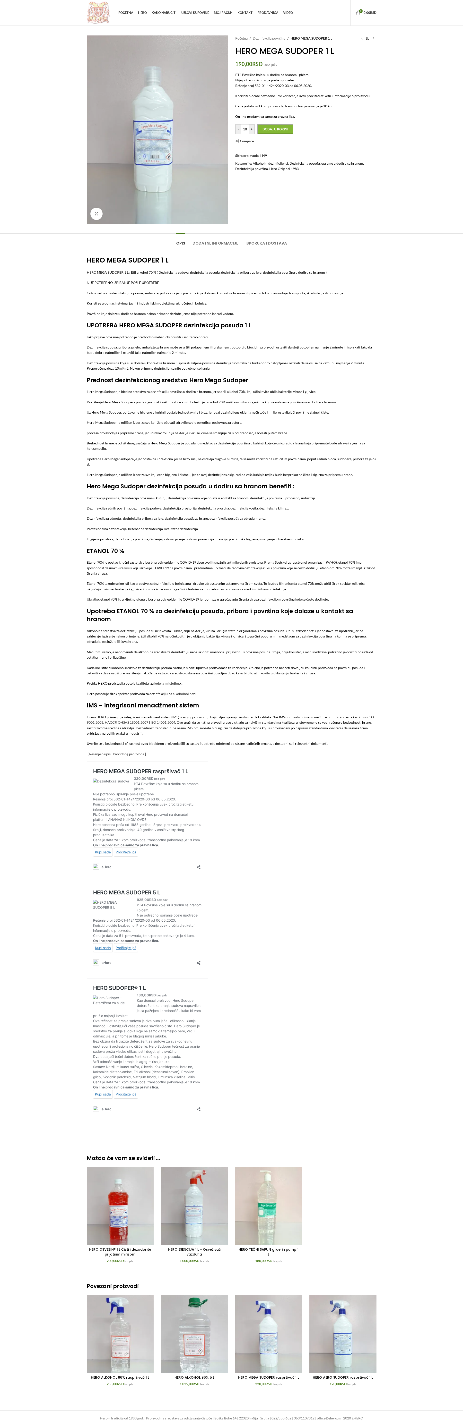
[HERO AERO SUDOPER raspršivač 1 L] (342, 1334)
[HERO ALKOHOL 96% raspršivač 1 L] (120, 1334)
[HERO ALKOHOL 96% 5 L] (194, 1334)
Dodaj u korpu (275, 129)
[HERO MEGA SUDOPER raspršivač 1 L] (268, 1334)
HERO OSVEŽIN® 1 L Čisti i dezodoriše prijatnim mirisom (120, 1252)
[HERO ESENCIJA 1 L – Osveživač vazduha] (194, 1206)
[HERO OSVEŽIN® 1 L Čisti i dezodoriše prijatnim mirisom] (120, 1206)
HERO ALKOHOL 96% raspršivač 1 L (120, 1377)
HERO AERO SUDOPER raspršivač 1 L (343, 1377)
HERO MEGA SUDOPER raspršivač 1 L (268, 1377)
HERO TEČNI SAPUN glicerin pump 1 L (268, 1252)
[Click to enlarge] (96, 214)
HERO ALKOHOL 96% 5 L (194, 1377)
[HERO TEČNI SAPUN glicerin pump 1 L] (268, 1206)
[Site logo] (99, 12)
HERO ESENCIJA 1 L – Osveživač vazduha (194, 1252)
